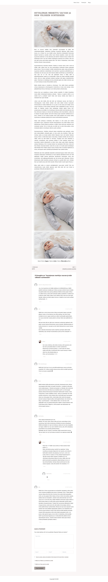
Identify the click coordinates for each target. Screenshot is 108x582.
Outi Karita (41, 416)
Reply (40, 301)
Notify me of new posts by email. (42, 564)
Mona (43, 341)
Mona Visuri (76, 2)
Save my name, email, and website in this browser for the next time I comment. (52, 557)
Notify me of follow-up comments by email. (44, 560)
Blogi (89, 2)
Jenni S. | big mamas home (44, 284)
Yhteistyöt (83, 2)
